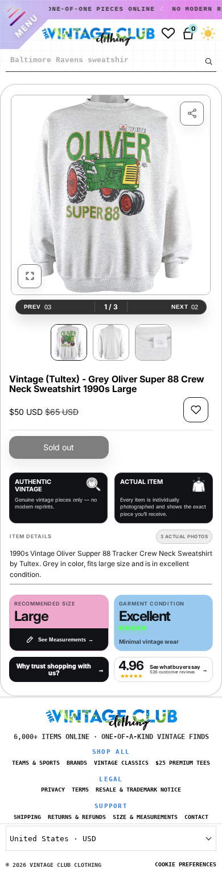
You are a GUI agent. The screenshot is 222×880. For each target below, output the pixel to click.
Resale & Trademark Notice (138, 789)
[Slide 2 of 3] (111, 342)
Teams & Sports (36, 763)
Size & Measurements (145, 817)
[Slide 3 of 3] (153, 342)
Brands (77, 763)
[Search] (208, 61)
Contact (196, 817)
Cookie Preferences (185, 864)
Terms (80, 789)
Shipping (27, 817)
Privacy (53, 789)
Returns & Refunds (77, 817)
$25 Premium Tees (182, 763)
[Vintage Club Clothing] (95, 33)
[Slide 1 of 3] (69, 342)
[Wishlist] (168, 33)
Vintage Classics (121, 763)
